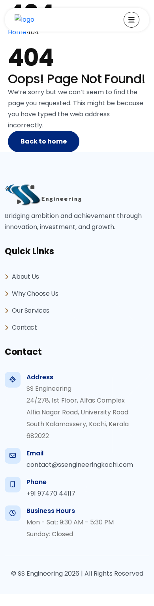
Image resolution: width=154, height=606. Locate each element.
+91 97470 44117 (50, 493)
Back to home (44, 141)
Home (17, 32)
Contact (24, 327)
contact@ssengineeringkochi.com (79, 464)
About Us (25, 276)
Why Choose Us (34, 293)
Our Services (30, 310)
